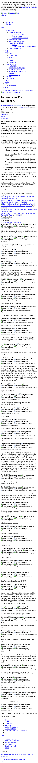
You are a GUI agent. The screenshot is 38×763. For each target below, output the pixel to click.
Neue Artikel (12, 85)
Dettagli (24, 202)
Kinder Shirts (13, 55)
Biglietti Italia (29, 90)
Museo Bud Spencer (15, 39)
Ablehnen (12, 9)
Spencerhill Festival (15, 32)
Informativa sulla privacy (28, 8)
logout (7, 748)
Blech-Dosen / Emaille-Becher (18, 71)
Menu (2, 27)
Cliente (3, 735)
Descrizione (4, 118)
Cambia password (10, 746)
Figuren (7, 80)
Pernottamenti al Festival (20, 38)
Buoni (6, 87)
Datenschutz (8, 723)
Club (6, 50)
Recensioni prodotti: (7, 105)
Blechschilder (13, 66)
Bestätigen (5, 9)
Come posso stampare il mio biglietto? (16, 730)
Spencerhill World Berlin (16, 43)
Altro (6, 83)
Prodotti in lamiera (10, 64)
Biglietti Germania (18, 34)
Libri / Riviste (9, 76)
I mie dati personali (10, 739)
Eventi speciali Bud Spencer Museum (24, 46)
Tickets (14, 45)
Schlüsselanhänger (14, 75)
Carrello (8, 24)
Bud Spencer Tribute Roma (17, 41)
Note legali (8, 725)
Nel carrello (4, 114)
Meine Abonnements (11, 742)
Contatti (7, 722)
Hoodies (11, 57)
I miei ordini (8, 744)
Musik (7, 82)
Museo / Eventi (9, 31)
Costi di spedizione (10, 729)
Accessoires (12, 62)
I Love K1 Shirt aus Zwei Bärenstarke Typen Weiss (18, 205)
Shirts (10, 53)
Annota (3, 116)
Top (2, 761)
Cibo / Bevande (9, 78)
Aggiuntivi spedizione (24, 107)
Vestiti (6, 52)
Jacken (11, 59)
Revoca (7, 720)
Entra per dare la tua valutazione (11, 222)
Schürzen (11, 61)
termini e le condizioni (11, 727)
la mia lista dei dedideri (12, 741)
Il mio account (9, 22)
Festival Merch (17, 36)
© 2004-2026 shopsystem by (13, 759)
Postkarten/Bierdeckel (15, 69)
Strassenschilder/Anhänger (17, 68)
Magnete (11, 73)
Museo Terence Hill (15, 48)
